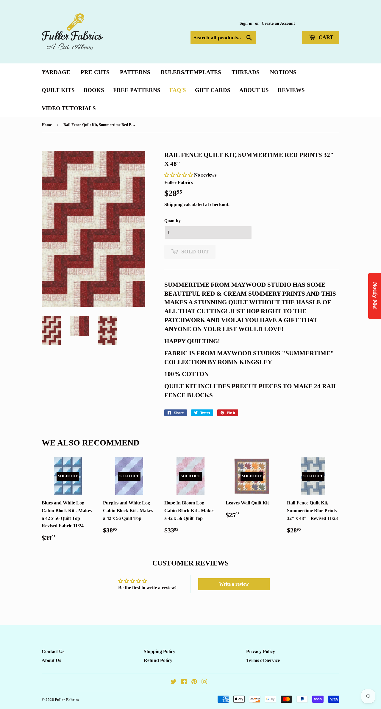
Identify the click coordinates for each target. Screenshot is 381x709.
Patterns (135, 72)
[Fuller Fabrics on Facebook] (184, 682)
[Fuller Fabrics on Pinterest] (194, 682)
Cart (325, 37)
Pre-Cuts (95, 72)
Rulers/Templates (191, 72)
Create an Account (278, 23)
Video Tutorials (69, 108)
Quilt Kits (58, 90)
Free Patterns (136, 90)
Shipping (173, 204)
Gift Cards (212, 90)
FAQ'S (177, 90)
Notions (283, 72)
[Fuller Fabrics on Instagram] (204, 682)
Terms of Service (263, 660)
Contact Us (53, 651)
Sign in (246, 23)
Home (47, 124)
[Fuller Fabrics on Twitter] (174, 682)
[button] (179, 174)
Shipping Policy (159, 651)
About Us (254, 90)
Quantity (172, 221)
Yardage (56, 72)
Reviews (291, 90)
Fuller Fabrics (67, 699)
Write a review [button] (234, 584)
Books (94, 90)
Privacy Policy (260, 651)
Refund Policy (158, 660)
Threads (246, 72)
